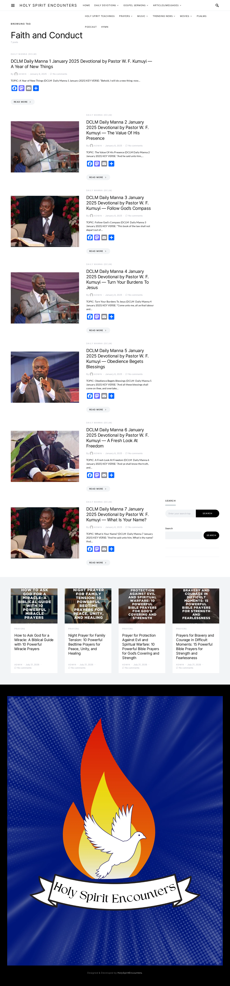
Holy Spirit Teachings (100, 16)
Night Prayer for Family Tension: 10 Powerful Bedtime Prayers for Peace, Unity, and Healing (86, 644)
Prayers (124, 16)
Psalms (202, 16)
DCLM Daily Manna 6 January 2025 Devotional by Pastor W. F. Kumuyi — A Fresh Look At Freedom (117, 438)
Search (207, 513)
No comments (60, 74)
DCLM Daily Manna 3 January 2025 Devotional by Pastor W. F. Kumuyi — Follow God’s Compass (118, 203)
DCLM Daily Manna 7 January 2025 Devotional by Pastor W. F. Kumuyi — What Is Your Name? (117, 514)
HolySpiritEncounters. (130, 972)
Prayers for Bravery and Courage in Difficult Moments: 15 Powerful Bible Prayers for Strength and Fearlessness (195, 646)
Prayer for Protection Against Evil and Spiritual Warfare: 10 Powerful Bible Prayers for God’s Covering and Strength (140, 646)
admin (22, 74)
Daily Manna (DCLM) (24, 54)
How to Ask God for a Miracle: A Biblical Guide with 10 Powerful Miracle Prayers (34, 642)
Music (141, 16)
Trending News (163, 16)
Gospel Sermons (134, 5)
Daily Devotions (105, 5)
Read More (21, 102)
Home (86, 5)
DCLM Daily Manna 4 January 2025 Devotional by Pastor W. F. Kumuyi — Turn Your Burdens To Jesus (117, 279)
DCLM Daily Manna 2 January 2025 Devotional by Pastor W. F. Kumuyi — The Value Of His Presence (117, 130)
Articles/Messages (166, 5)
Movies (184, 16)
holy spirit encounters (48, 5)
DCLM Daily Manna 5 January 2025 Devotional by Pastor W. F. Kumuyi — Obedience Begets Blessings (117, 358)
